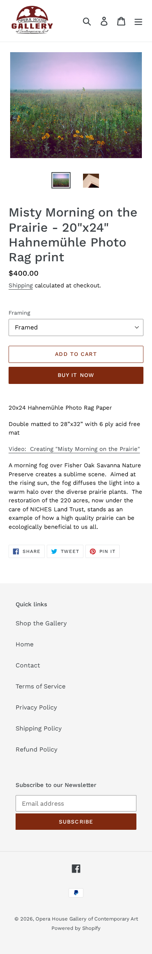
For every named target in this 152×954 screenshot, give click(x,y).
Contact (28, 665)
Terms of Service (40, 686)
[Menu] (138, 21)
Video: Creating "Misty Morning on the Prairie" (74, 448)
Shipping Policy (39, 728)
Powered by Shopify (76, 928)
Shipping (21, 285)
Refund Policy (36, 749)
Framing (19, 313)
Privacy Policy (36, 707)
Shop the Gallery (41, 623)
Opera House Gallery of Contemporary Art (86, 919)
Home (25, 644)
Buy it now (76, 375)
